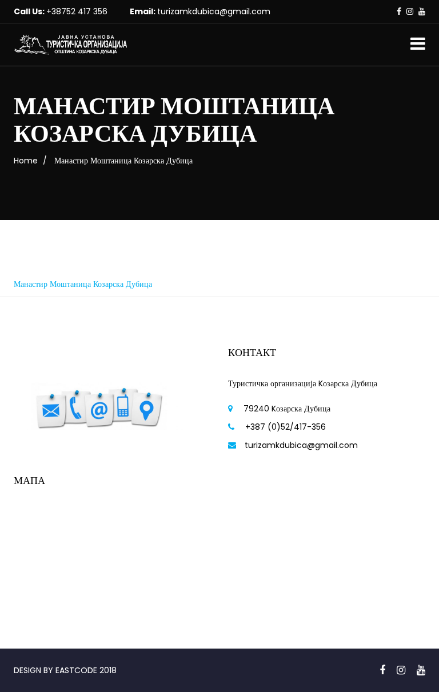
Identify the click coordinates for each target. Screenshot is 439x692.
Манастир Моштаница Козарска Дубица (83, 284)
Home (26, 160)
